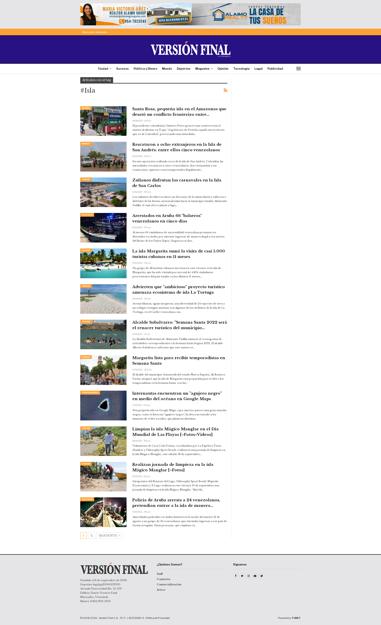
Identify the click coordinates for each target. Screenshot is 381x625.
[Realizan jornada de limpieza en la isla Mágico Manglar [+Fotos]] (103, 476)
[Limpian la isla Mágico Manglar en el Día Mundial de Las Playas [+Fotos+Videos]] (103, 441)
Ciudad (103, 68)
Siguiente (108, 535)
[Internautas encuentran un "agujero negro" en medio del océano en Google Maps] (103, 405)
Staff (160, 573)
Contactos (163, 579)
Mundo (167, 68)
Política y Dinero (145, 68)
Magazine (202, 68)
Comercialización (169, 584)
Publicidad (275, 68)
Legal (258, 68)
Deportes (183, 68)
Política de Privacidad (158, 617)
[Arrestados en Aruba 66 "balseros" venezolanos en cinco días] (103, 228)
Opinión (222, 68)
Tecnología (241, 68)
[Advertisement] (269, 104)
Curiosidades (90, 392)
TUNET (296, 617)
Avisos (161, 589)
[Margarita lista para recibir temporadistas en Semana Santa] (103, 370)
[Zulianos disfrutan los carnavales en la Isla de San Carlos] (103, 192)
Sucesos (122, 68)
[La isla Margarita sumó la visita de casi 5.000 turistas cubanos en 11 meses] (103, 263)
